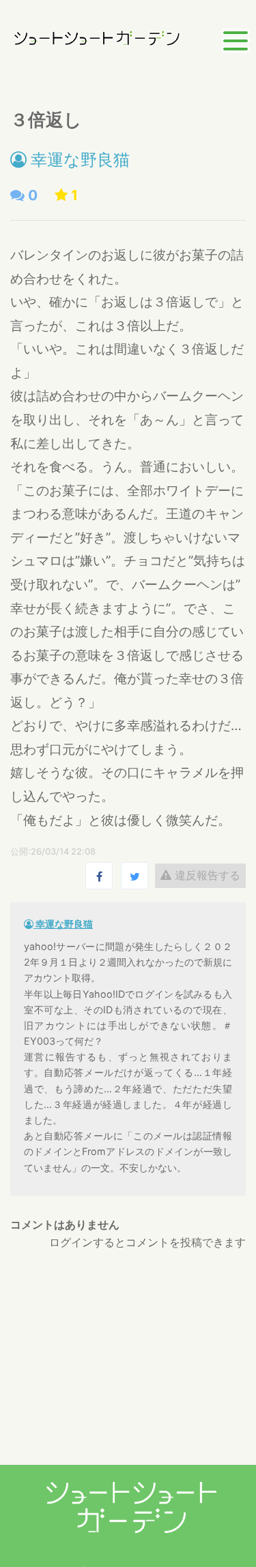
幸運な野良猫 (78, 160)
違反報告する (205, 875)
